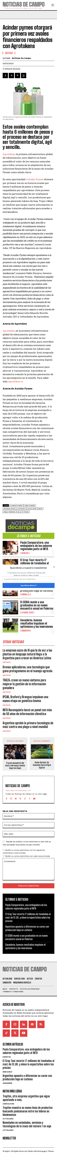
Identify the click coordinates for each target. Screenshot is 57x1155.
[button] (29, 568)
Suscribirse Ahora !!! (29, 585)
